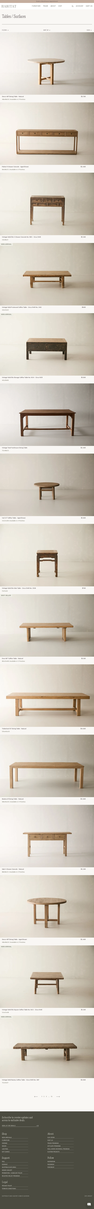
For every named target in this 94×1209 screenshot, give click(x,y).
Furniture (36, 6)
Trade (45, 6)
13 (51, 1096)
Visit (60, 6)
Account (79, 6)
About (53, 6)
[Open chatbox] (89, 1204)
